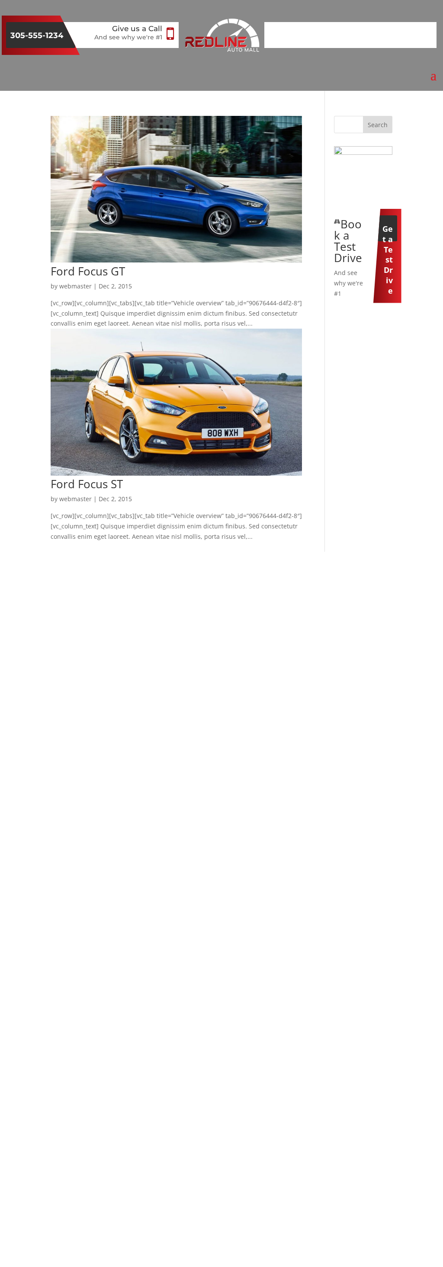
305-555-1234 (36, 35)
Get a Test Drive (387, 232)
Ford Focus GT (88, 271)
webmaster (75, 286)
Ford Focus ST (87, 484)
